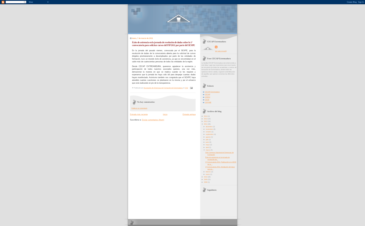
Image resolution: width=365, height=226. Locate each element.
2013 (206, 119)
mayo (208, 145)
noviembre (209, 129)
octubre (208, 132)
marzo (208, 150)
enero (208, 174)
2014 (206, 116)
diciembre (209, 126)
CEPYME (208, 102)
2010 (206, 177)
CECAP (207, 94)
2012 (206, 121)
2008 (206, 182)
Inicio (165, 114)
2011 (206, 124)
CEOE (207, 100)
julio (207, 139)
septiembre (210, 134)
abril (207, 147)
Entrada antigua (189, 114)
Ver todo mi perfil (220, 51)
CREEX (207, 97)
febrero (208, 172)
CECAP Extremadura (212, 92)
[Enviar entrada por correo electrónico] (191, 88)
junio (207, 142)
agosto (208, 137)
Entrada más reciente (139, 114)
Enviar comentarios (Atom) (153, 120)
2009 (206, 179)
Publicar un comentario (139, 108)
